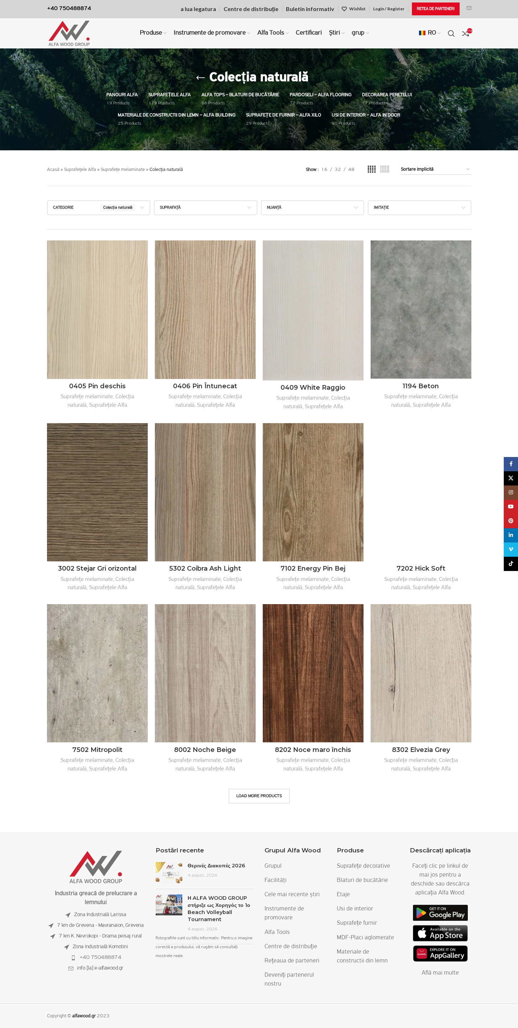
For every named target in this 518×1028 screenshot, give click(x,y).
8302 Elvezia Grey (421, 750)
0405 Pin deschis (97, 386)
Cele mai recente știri (292, 895)
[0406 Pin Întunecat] (205, 309)
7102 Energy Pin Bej (313, 568)
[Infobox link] (469, 9)
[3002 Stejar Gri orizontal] (97, 492)
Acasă (53, 169)
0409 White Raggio (313, 387)
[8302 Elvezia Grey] (421, 673)
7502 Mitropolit (97, 750)
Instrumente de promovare (284, 913)
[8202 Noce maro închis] (313, 673)
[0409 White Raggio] (313, 310)
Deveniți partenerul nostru (289, 979)
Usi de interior (355, 909)
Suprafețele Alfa (80, 169)
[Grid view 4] (372, 170)
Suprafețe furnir (357, 923)
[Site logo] (69, 33)
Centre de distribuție (291, 947)
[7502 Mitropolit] (97, 673)
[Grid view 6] (384, 170)
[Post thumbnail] (169, 872)
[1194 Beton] (421, 309)
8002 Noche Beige (205, 750)
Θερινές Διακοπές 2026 (216, 865)
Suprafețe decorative (363, 866)
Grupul (273, 866)
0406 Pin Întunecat (205, 386)
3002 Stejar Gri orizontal (97, 568)
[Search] (451, 33)
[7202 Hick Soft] (421, 492)
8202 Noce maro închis (313, 750)
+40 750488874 (100, 957)
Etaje (343, 895)
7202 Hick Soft (421, 568)
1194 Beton (421, 386)
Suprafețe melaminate (123, 169)
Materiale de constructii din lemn (362, 956)
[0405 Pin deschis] (97, 309)
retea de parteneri (436, 9)
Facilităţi (276, 880)
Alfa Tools (277, 932)
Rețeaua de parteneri (292, 961)
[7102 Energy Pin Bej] (313, 492)
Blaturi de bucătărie (362, 880)
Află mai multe (440, 973)
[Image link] (95, 867)
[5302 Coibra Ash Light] (205, 492)
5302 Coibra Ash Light (205, 568)
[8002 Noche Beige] (205, 673)
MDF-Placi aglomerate (365, 938)
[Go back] (200, 78)
